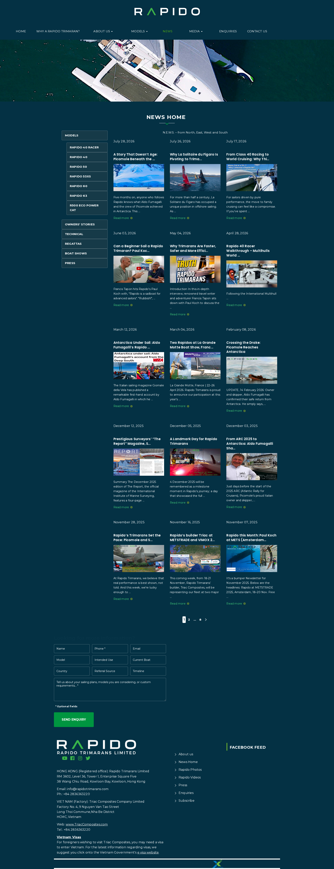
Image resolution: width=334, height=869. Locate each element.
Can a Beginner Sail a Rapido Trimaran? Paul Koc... (138, 248)
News (167, 31)
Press (70, 263)
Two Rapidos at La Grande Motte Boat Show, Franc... (193, 345)
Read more (121, 218)
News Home (188, 762)
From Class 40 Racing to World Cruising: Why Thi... (247, 156)
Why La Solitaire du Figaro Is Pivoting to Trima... (194, 156)
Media (195, 31)
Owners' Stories (80, 224)
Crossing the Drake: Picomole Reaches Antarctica (243, 347)
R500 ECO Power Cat (84, 208)
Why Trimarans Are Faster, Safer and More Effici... (193, 248)
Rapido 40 (78, 157)
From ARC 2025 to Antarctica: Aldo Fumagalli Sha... (249, 444)
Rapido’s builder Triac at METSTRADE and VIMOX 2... (192, 537)
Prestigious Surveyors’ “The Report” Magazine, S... (137, 441)
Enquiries (228, 31)
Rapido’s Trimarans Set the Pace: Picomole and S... (137, 537)
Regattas (73, 243)
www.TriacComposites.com (87, 824)
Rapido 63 (78, 196)
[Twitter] (88, 758)
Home (21, 31)
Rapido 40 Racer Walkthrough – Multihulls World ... (248, 251)
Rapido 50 (78, 166)
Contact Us (257, 31)
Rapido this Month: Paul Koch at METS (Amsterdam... (251, 537)
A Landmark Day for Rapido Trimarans (193, 441)
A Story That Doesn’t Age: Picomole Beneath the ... (135, 156)
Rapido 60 (78, 186)
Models (138, 31)
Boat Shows (76, 253)
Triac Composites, (117, 842)
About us (102, 31)
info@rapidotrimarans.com (87, 789)
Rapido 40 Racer (84, 147)
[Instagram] (80, 758)
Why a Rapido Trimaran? (58, 31)
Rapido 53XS (80, 176)
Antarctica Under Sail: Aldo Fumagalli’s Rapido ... (136, 345)
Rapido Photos (190, 769)
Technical (74, 234)
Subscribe (186, 800)
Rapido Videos (190, 777)
